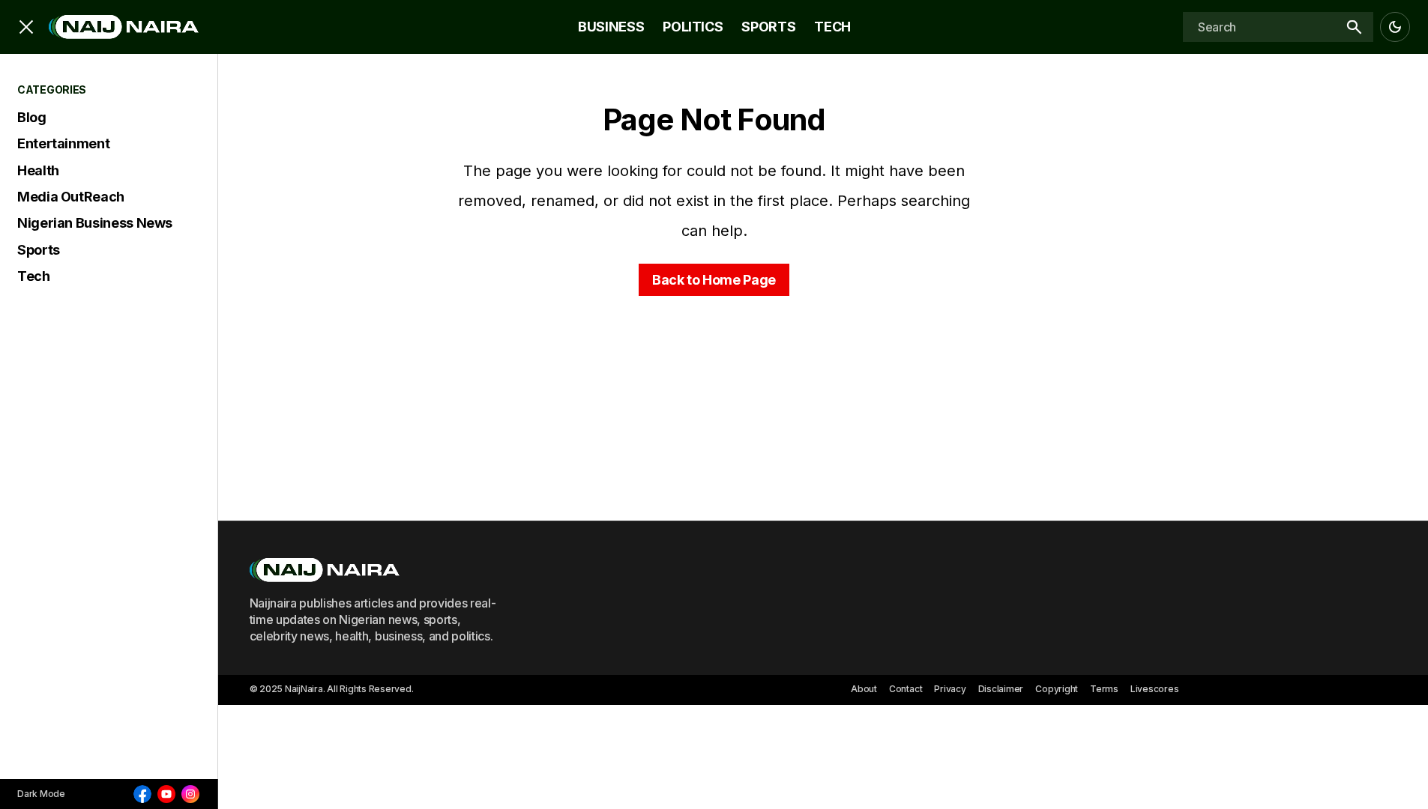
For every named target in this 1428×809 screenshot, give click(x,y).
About (864, 688)
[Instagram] (190, 794)
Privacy (949, 688)
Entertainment (63, 143)
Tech (33, 276)
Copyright (1056, 688)
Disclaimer (1001, 688)
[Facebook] (142, 794)
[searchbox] (1258, 27)
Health (38, 170)
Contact (905, 688)
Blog (31, 117)
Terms (1104, 688)
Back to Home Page (714, 280)
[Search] (1353, 27)
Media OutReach (70, 196)
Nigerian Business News (94, 223)
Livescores (1154, 688)
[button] (26, 27)
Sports (38, 250)
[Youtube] (166, 794)
